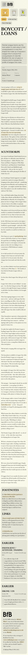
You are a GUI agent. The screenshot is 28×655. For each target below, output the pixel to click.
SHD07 (22, 642)
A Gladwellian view (7, 531)
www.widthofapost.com (10, 640)
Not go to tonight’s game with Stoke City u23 (13, 518)
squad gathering (18, 236)
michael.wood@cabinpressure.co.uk (13, 630)
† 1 (16, 268)
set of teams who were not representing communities (13, 132)
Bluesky (9, 632)
